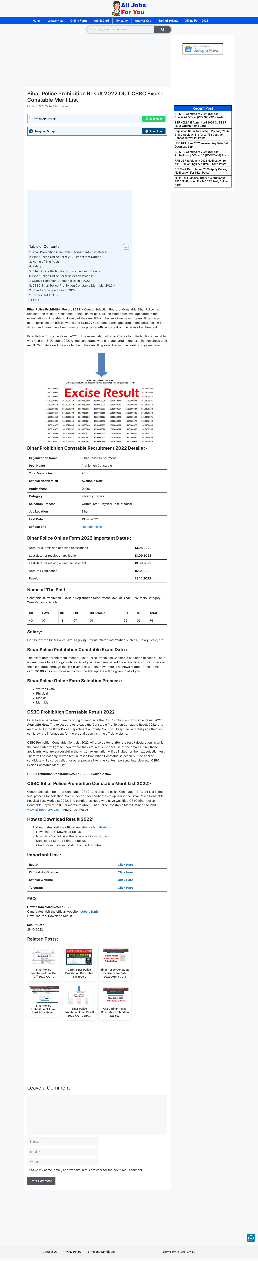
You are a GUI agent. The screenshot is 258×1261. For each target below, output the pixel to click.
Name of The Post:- (46, 261)
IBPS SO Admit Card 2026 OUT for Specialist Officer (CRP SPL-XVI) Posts (199, 115)
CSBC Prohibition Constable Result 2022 (61, 281)
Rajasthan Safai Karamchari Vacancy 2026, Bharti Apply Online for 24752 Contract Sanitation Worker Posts (202, 134)
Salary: (37, 266)
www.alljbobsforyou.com (44, 809)
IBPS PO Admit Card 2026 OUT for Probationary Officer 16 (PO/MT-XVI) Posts (202, 153)
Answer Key (143, 20)
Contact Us (50, 1251)
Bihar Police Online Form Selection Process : (64, 276)
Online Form (78, 20)
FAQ (36, 300)
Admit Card (101, 20)
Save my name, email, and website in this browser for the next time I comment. (87, 1170)
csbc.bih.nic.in (92, 527)
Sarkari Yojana (168, 20)
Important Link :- (46, 295)
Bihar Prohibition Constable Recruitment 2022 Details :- (71, 252)
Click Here (125, 864)
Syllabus (122, 20)
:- (67, 589)
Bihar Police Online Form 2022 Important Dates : (66, 257)
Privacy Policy (72, 1251)
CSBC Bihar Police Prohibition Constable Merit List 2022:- (73, 285)
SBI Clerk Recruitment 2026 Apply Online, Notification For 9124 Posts (201, 171)
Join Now (155, 118)
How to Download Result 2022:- (55, 290)
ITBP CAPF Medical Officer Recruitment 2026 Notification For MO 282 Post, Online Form (201, 181)
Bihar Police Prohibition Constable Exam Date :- (66, 271)
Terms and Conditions (100, 1251)
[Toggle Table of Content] (124, 247)
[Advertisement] (97, 60)
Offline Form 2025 (196, 20)
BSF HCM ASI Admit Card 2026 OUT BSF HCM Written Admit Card (200, 124)
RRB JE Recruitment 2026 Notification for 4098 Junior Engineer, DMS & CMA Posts (201, 162)
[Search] (162, 29)
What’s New (55, 20)
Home (37, 20)
